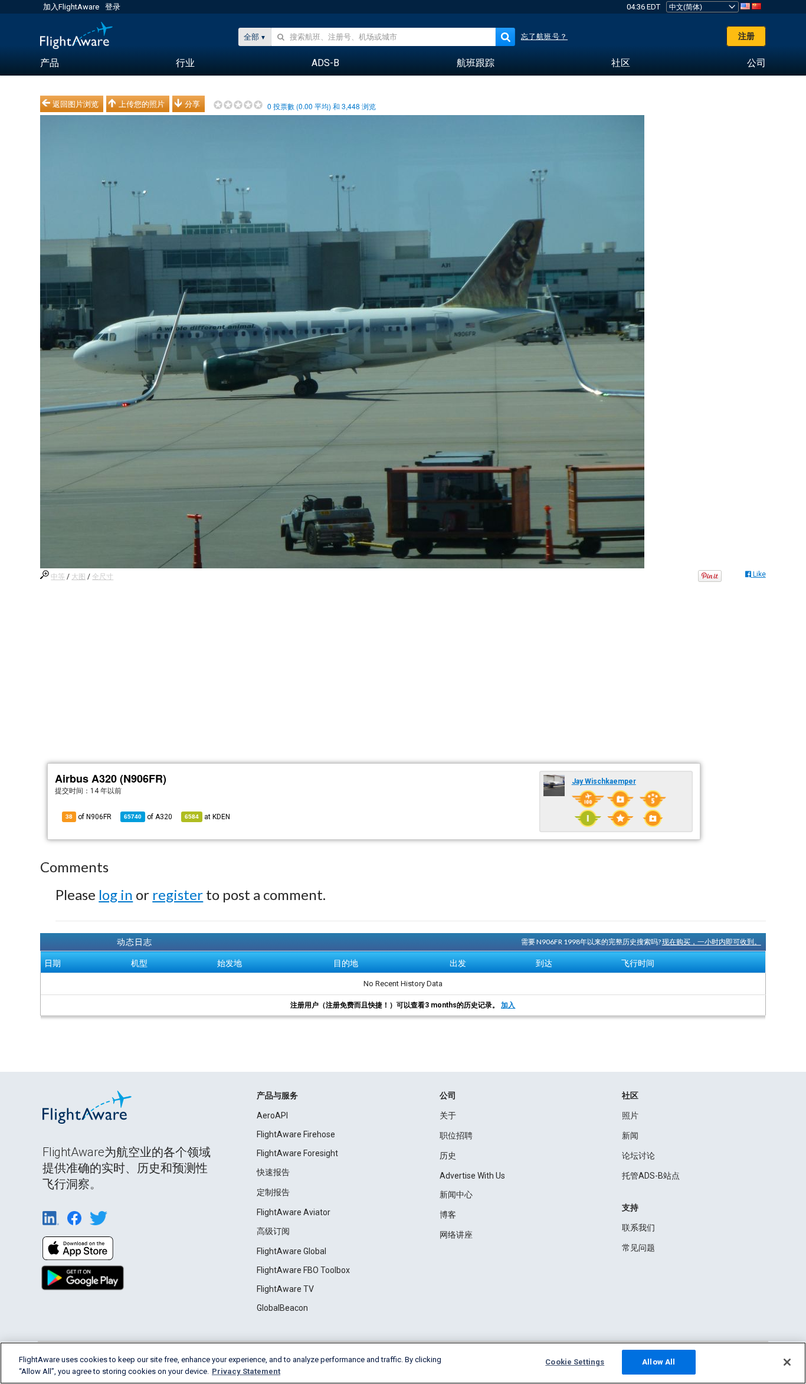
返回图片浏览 (76, 104)
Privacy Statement (246, 1371)
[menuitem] (49, 63)
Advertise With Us (472, 1175)
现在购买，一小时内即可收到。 (711, 941)
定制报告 (273, 1192)
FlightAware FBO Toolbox (303, 1270)
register (177, 894)
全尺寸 (102, 576)
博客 (448, 1214)
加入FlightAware (71, 6)
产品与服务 (277, 1095)
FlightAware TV (285, 1289)
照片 (630, 1115)
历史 (448, 1155)
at (207, 817)
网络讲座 (456, 1234)
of (148, 817)
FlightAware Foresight (297, 1153)
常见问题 (638, 1247)
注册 (746, 36)
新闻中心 (456, 1194)
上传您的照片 (142, 104)
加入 (508, 1005)
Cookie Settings (574, 1361)
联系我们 (638, 1227)
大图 (78, 576)
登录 (112, 6)
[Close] (787, 1362)
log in (116, 894)
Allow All (658, 1361)
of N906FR (88, 817)
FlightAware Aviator (293, 1212)
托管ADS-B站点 (651, 1175)
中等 (58, 576)
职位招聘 (456, 1135)
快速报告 (273, 1172)
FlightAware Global (291, 1251)
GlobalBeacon (282, 1308)
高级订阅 (273, 1231)
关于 (448, 1115)
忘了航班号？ (544, 36)
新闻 (630, 1135)
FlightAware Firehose (296, 1134)
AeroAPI (272, 1115)
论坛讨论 (638, 1155)
